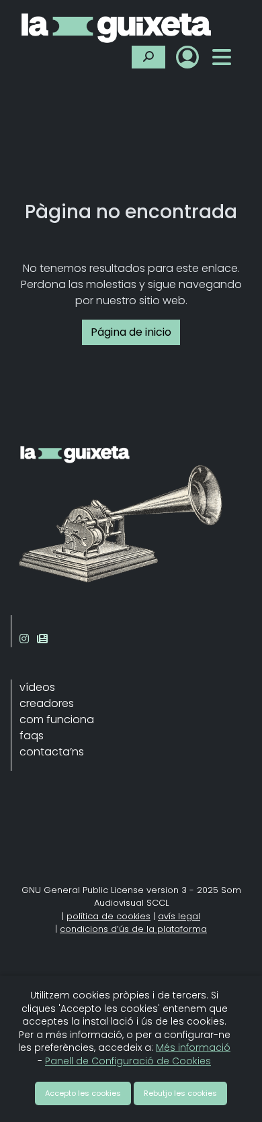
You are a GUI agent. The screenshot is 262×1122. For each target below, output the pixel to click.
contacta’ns (51, 751)
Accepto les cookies (83, 1093)
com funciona (56, 719)
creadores (46, 703)
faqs (31, 735)
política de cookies (108, 916)
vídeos (37, 687)
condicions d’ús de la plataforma (133, 929)
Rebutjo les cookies (180, 1093)
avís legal (179, 916)
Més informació (193, 1047)
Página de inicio (131, 332)
